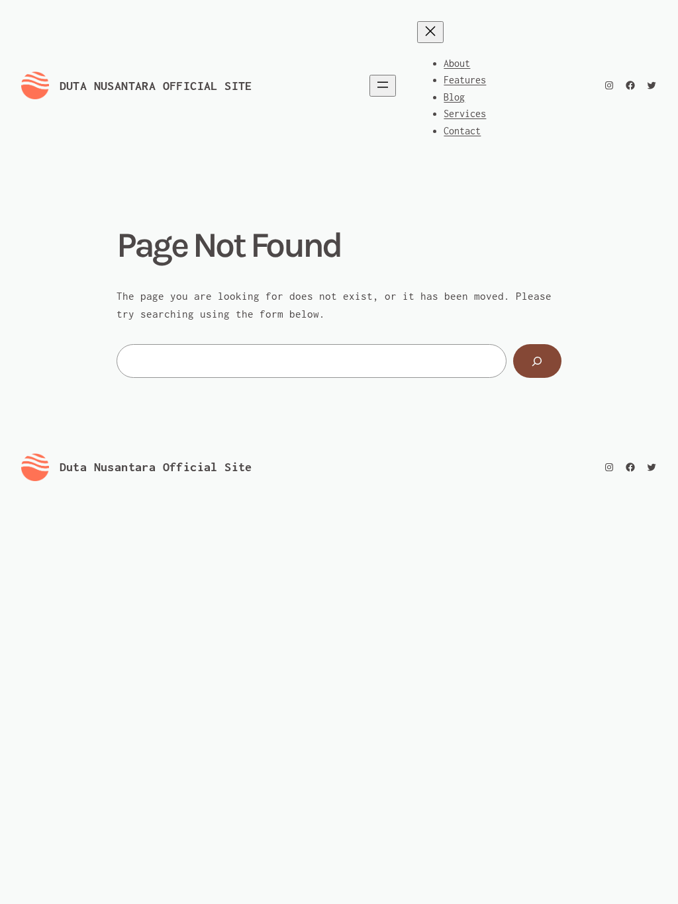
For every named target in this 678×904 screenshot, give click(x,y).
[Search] (537, 361)
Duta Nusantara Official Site (156, 86)
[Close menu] (430, 32)
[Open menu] (382, 86)
